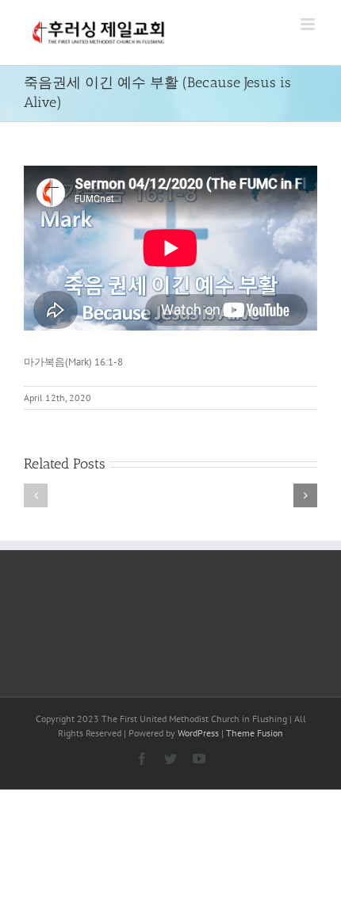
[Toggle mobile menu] (309, 24)
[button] (36, 495)
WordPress (198, 733)
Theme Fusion (254, 733)
